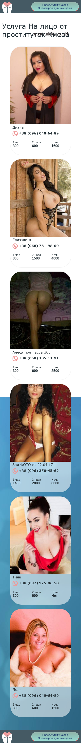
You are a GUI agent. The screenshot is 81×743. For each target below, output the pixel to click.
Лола (17, 689)
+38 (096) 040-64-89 (38, 133)
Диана (18, 127)
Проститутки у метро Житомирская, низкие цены (55, 6)
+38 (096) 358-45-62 (38, 470)
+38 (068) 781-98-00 (38, 246)
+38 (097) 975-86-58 (38, 583)
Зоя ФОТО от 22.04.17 (33, 464)
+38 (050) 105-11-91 (38, 358)
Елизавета (22, 240)
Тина (17, 577)
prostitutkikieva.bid (50, 34)
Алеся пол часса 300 (32, 352)
